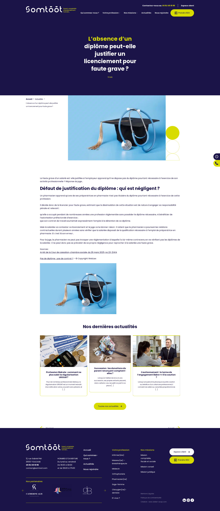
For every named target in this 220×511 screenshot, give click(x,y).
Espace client (187, 5)
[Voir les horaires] (216, 156)
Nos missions (130, 13)
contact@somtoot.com (36, 468)
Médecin (116, 468)
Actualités (146, 13)
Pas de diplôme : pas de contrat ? (56, 258)
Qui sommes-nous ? (89, 13)
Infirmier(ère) (118, 455)
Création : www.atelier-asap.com (154, 502)
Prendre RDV (184, 13)
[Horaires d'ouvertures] (216, 156)
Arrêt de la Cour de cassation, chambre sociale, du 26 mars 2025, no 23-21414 (78, 252)
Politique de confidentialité (151, 498)
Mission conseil (147, 466)
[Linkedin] (184, 501)
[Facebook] (192, 501)
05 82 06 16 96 (168, 5)
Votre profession (111, 13)
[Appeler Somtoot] (216, 163)
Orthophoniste (118, 474)
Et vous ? (116, 498)
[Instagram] (188, 501)
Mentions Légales (147, 494)
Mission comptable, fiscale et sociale (148, 458)
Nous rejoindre (161, 13)
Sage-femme (118, 484)
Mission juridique (148, 472)
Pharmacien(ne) (119, 479)
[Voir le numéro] (216, 163)
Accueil (29, 99)
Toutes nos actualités (108, 406)
